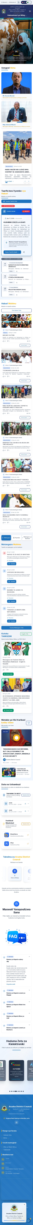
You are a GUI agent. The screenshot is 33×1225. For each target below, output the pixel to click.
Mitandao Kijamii (14, 2)
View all (29, 723)
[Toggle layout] (24, 1205)
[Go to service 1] (10, 1091)
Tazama (12, 563)
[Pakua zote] (25, 803)
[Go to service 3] (13, 1091)
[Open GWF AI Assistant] (28, 1220)
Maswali (5, 2)
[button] (16, 970)
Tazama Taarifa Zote (11, 201)
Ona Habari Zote (16, 310)
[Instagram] (16, 1122)
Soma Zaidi (6, 181)
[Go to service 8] (22, 1091)
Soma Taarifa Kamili (11, 252)
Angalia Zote (24, 634)
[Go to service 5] (17, 1091)
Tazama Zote (26, 795)
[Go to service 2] (12, 1091)
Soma (10, 271)
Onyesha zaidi (11, 984)
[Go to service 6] (19, 1091)
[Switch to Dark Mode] (18, 2)
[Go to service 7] (20, 1091)
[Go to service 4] (15, 1091)
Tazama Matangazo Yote (16, 627)
